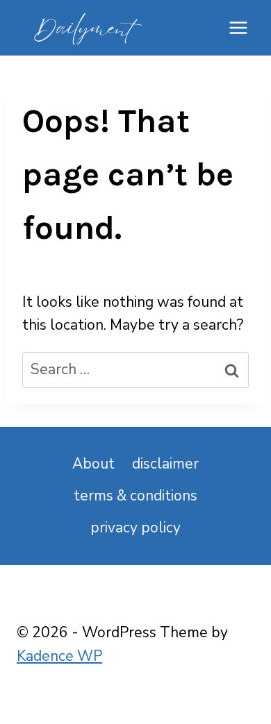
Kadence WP (59, 656)
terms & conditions (135, 495)
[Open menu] (238, 27)
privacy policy (135, 527)
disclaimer (165, 463)
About (93, 463)
